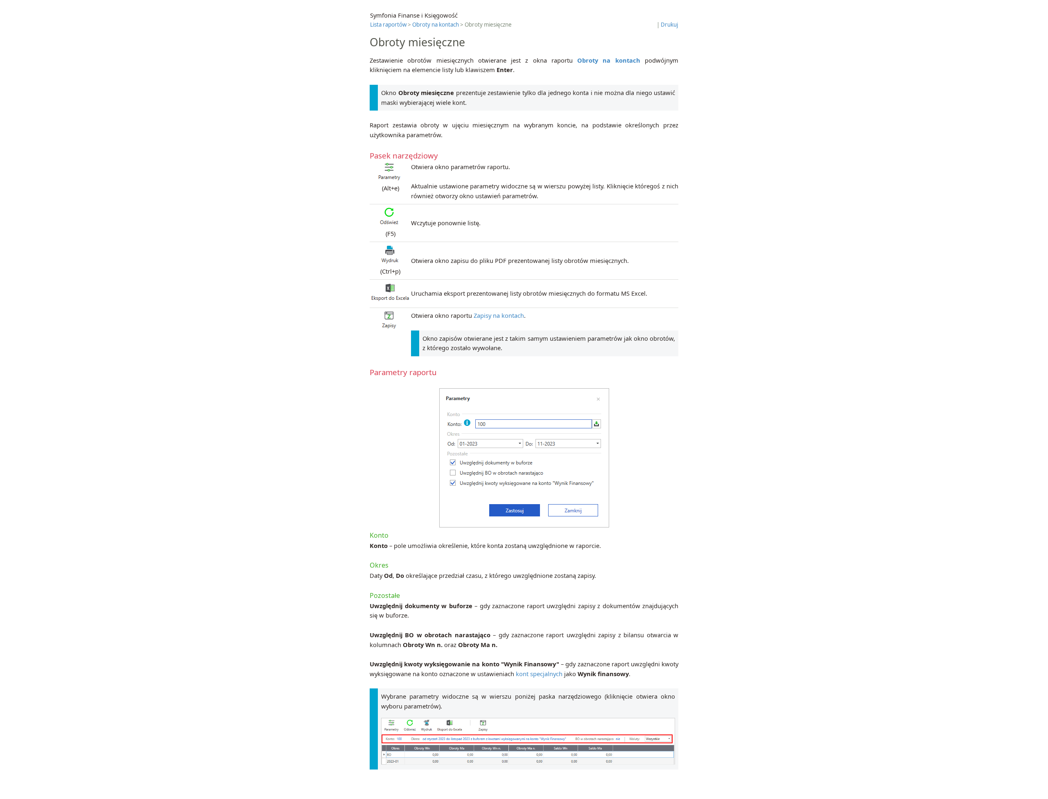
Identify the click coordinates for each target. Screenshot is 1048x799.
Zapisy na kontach (499, 315)
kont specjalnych (539, 674)
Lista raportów (388, 24)
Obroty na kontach (435, 24)
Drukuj (669, 24)
